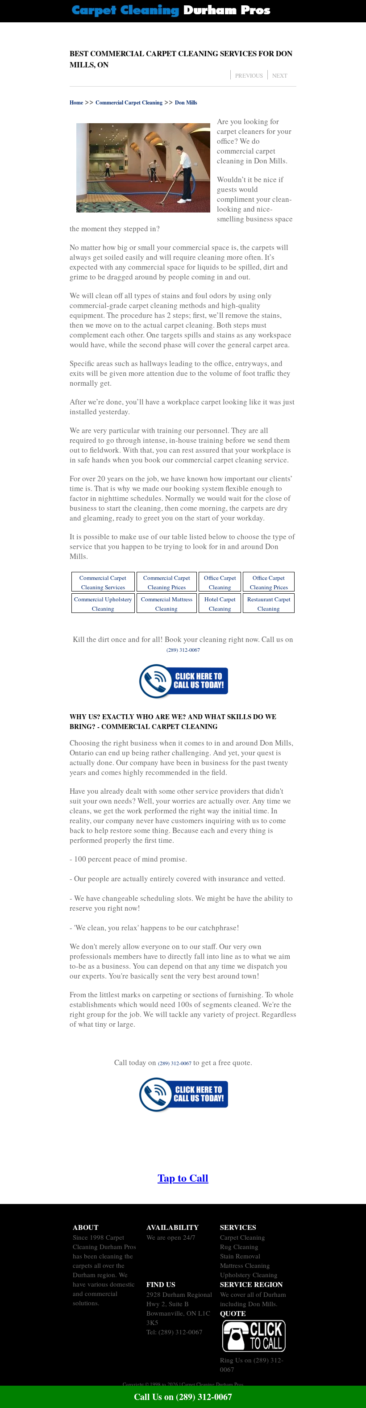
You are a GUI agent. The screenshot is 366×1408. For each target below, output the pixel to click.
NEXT (279, 75)
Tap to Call (183, 1177)
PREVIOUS (249, 75)
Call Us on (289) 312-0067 (183, 1396)
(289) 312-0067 (180, 1331)
